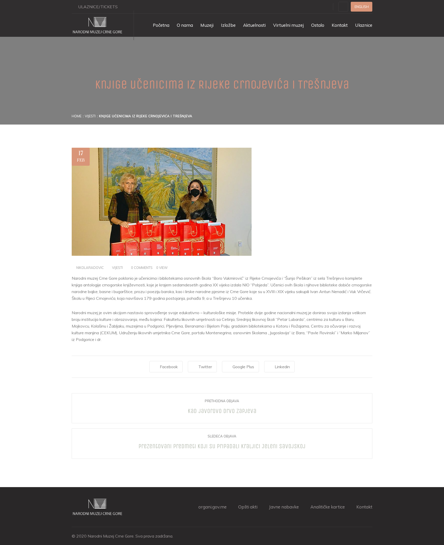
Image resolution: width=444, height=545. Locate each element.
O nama (185, 25)
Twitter (205, 366)
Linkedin (282, 366)
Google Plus (243, 366)
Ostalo (317, 25)
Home (76, 116)
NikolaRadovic (90, 268)
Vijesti (90, 116)
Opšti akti (247, 506)
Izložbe (228, 25)
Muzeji (207, 25)
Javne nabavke (284, 506)
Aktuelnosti (254, 25)
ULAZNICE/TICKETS (98, 6)
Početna (161, 25)
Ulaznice (363, 25)
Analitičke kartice (327, 506)
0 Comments (142, 268)
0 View (162, 268)
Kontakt (340, 25)
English (362, 7)
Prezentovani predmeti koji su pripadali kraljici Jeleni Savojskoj (222, 446)
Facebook (169, 366)
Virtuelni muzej (288, 25)
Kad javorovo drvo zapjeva (222, 411)
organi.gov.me (212, 506)
